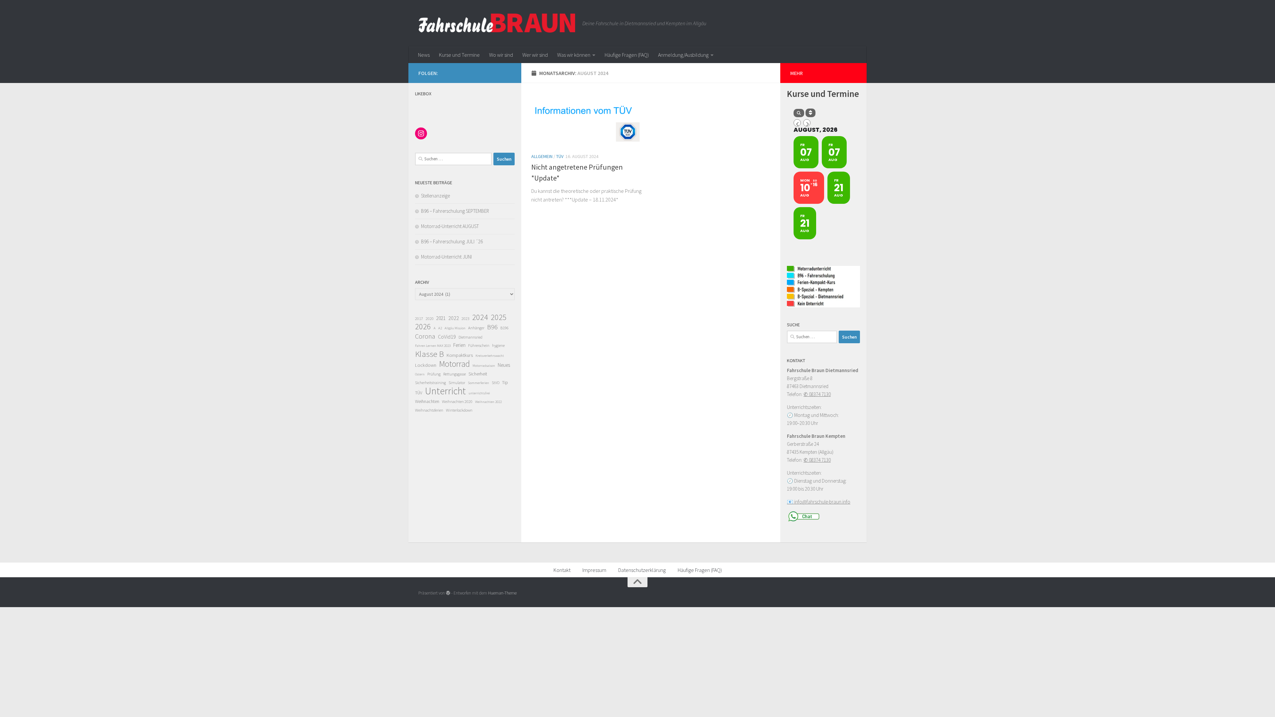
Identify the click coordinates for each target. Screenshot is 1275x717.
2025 (499, 317)
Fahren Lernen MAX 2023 (433, 346)
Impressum (594, 570)
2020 (430, 318)
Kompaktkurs (460, 355)
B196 (504, 327)
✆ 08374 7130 (817, 394)
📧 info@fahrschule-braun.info (818, 502)
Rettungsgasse (454, 373)
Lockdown (425, 365)
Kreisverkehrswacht (489, 356)
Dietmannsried (470, 337)
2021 (441, 318)
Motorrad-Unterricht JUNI (446, 257)
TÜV (559, 156)
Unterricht (445, 391)
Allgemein (541, 156)
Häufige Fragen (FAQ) (627, 54)
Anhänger (476, 327)
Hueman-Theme (502, 593)
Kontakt (561, 570)
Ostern (420, 374)
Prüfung (434, 373)
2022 (453, 318)
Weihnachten (427, 401)
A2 (440, 328)
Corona (425, 336)
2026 (423, 327)
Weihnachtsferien (429, 410)
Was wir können (573, 54)
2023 (465, 318)
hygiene (498, 345)
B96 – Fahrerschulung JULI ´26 (452, 241)
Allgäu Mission (455, 328)
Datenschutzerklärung (642, 570)
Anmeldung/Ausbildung (683, 54)
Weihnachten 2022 (488, 402)
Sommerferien (478, 383)
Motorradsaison (483, 365)
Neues (504, 365)
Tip (505, 382)
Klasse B (429, 354)
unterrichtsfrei (479, 393)
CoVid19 (447, 336)
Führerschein (478, 345)
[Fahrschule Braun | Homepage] (497, 23)
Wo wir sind (501, 54)
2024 (480, 317)
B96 (492, 327)
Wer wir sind (535, 54)
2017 (419, 318)
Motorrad (454, 364)
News (424, 54)
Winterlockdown (459, 410)
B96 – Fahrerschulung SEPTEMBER (455, 211)
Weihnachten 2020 (457, 401)
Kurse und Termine (459, 54)
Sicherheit (477, 374)
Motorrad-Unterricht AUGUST (450, 226)
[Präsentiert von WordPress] (448, 593)
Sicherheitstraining (430, 382)
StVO (495, 382)
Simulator (457, 382)
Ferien (459, 345)
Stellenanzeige (435, 196)
